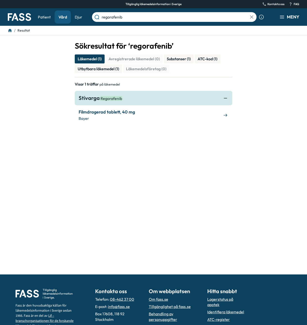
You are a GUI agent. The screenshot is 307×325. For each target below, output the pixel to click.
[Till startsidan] (10, 30)
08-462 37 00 (122, 299)
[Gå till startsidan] (19, 17)
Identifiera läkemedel (225, 311)
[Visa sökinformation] (261, 17)
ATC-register (218, 319)
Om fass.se (158, 299)
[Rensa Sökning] (252, 17)
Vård (62, 17)
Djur (78, 17)
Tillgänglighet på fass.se (170, 306)
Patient (44, 17)
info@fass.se (119, 306)
